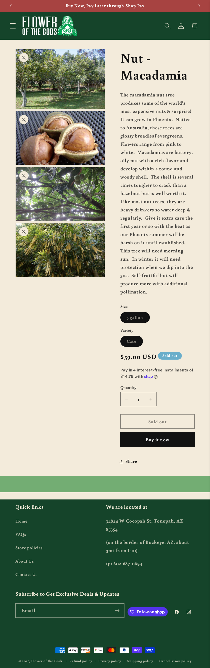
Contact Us (26, 574)
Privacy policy (109, 661)
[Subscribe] (117, 610)
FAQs (20, 534)
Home (21, 521)
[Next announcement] (199, 6)
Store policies (29, 548)
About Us (24, 561)
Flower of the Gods (46, 661)
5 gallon (138, 318)
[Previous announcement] (10, 6)
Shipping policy (140, 661)
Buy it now (157, 439)
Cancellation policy (175, 661)
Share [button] (131, 461)
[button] (13, 26)
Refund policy (80, 661)
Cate (135, 342)
